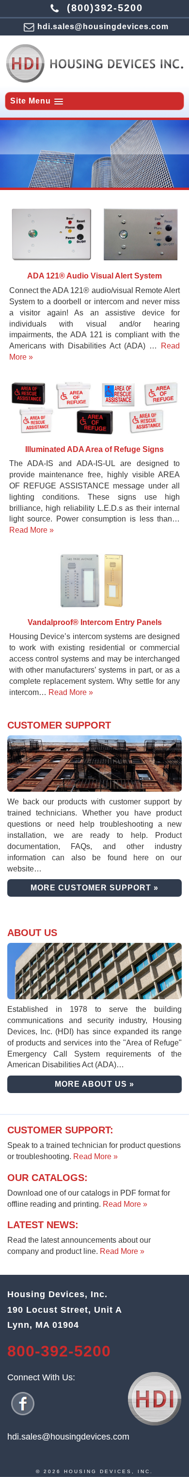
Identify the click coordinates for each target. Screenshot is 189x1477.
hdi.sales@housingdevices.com (103, 26)
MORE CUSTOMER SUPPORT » (94, 888)
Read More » (31, 530)
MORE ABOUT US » (94, 1084)
